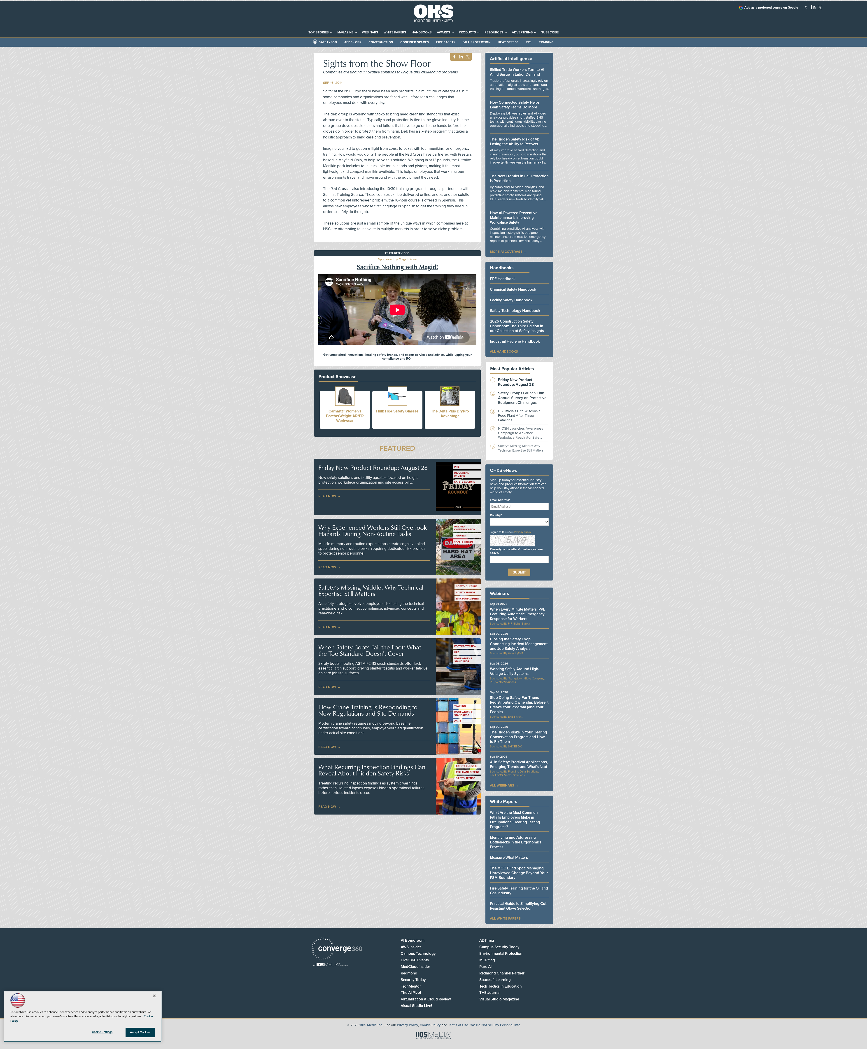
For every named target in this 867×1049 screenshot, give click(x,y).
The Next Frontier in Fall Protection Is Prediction (519, 178)
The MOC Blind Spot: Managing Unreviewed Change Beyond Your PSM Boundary (519, 873)
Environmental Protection (500, 953)
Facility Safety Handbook (511, 300)
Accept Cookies (140, 1032)
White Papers (395, 32)
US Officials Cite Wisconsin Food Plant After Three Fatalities (519, 415)
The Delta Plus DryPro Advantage (450, 413)
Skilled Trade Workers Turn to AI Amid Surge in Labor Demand (517, 72)
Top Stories (318, 32)
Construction (380, 42)
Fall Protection (477, 42)
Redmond (409, 973)
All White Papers (505, 918)
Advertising (522, 32)
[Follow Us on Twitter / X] (820, 7)
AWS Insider (411, 947)
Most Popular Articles (512, 369)
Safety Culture (464, 481)
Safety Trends (463, 541)
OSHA (457, 721)
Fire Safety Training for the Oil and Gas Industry (519, 890)
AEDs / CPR (352, 42)
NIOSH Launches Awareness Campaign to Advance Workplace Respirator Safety (520, 433)
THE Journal (489, 992)
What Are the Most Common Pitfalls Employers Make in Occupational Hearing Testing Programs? (515, 819)
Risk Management (467, 598)
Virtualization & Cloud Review (426, 999)
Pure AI (485, 966)
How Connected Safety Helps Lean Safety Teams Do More (515, 105)
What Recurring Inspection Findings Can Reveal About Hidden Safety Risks (371, 770)
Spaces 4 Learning (495, 979)
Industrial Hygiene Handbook (515, 341)
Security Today (413, 979)
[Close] (154, 996)
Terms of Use (458, 1025)
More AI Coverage (506, 252)
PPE (529, 42)
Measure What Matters (509, 857)
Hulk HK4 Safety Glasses (397, 411)
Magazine (345, 32)
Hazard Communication (464, 528)
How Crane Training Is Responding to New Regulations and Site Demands (367, 710)
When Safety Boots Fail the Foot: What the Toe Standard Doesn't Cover (369, 650)
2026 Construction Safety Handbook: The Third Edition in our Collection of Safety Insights (517, 326)
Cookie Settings (102, 1032)
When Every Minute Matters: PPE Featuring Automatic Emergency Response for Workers (517, 614)
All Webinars (502, 785)
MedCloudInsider (415, 966)
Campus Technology (418, 953)
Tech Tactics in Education (500, 986)
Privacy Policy (522, 532)
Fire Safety (445, 42)
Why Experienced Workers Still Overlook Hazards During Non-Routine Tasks (372, 530)
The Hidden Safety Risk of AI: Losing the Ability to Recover (514, 141)
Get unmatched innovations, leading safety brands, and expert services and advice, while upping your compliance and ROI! (397, 357)
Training (546, 42)
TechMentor (411, 986)
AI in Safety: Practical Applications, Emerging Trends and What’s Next (519, 764)
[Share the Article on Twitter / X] (467, 57)
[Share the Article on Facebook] (453, 57)
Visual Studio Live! (416, 1005)
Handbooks (422, 32)
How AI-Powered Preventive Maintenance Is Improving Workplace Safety (513, 218)
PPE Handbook (503, 278)
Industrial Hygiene (461, 474)
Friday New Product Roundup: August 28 (373, 467)
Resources (494, 32)
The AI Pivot (411, 992)
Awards (443, 32)
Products (467, 32)
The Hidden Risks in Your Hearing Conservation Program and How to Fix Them (518, 737)
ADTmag (486, 940)
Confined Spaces (414, 42)
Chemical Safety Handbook (513, 289)
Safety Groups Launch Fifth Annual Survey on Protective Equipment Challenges (522, 398)
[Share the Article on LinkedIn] (460, 57)
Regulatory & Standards (463, 660)
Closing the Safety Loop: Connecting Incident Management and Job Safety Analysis (519, 644)
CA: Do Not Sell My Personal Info (495, 1025)
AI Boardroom (412, 940)
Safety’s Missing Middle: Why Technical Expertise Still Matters (370, 590)
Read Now (327, 496)
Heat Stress (508, 42)
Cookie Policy (430, 1025)
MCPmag (487, 960)
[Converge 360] (337, 949)
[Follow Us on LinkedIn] (813, 7)
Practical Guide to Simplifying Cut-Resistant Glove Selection (519, 906)
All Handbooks (504, 351)
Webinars (370, 32)
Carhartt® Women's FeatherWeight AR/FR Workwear (345, 416)
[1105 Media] (330, 965)
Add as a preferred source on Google (771, 7)
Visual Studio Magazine (499, 999)
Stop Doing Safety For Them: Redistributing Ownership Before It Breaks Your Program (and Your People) (519, 704)
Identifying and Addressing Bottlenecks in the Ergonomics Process (515, 842)
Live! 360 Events (415, 960)
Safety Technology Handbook (515, 310)
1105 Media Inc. (371, 1025)
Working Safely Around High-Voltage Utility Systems (514, 671)
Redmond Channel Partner (501, 973)
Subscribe (550, 32)
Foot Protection (465, 646)
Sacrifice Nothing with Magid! (397, 266)
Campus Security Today (499, 947)
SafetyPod (328, 42)
